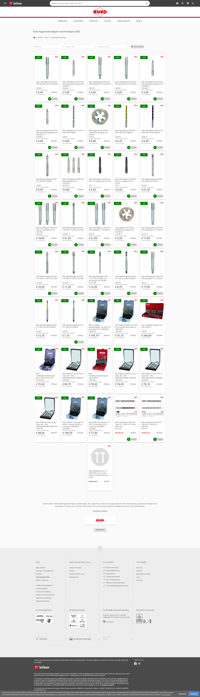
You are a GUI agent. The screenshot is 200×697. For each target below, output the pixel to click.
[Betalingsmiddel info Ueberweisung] (73, 618)
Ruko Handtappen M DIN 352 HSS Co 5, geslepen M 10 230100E (46, 230)
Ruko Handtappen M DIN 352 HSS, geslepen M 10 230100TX (73, 181)
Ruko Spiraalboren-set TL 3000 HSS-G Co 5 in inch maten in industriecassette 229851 (98, 474)
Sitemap (139, 580)
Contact (139, 571)
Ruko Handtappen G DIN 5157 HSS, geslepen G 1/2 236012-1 (152, 278)
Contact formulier (75, 568)
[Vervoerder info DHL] (40, 618)
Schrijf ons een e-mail (76, 574)
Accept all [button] (194, 693)
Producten (93, 21)
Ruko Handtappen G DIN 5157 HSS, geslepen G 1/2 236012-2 (152, 230)
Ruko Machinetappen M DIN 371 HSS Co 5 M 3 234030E (125, 277)
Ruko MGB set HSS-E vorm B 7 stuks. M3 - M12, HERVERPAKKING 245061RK (126, 376)
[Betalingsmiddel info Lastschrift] (82, 622)
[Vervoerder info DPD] (40, 622)
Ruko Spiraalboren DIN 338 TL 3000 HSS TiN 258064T (126, 132)
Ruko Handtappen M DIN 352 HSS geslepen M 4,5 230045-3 (47, 83)
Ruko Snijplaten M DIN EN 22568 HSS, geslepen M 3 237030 (98, 133)
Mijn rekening (40, 568)
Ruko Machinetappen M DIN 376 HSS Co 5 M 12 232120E (73, 277)
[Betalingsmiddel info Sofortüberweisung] (82, 618)
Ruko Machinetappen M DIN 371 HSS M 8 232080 (46, 180)
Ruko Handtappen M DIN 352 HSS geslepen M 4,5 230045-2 (100, 83)
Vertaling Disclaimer (42, 601)
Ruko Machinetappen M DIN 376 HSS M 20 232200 (151, 180)
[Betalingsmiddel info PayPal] (73, 627)
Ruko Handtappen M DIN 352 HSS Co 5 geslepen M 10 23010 (125, 181)
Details (54, 92)
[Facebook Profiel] (135, 664)
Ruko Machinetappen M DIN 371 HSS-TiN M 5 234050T (46, 326)
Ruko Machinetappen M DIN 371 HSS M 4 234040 (72, 326)
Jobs (138, 577)
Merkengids (100, 530)
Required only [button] (182, 693)
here (91, 685)
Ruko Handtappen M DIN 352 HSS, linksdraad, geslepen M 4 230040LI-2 (47, 133)
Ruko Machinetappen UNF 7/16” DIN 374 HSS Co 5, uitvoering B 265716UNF (98, 278)
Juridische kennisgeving (44, 585)
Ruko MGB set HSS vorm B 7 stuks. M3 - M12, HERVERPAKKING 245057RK (46, 424)
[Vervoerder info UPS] (49, 622)
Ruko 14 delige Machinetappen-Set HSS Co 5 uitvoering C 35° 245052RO (100, 327)
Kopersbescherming (143, 574)
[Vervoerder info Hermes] (49, 618)
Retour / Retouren (42, 580)
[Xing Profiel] (139, 664)
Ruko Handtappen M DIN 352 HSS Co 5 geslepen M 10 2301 (100, 180)
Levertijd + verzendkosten (44, 571)
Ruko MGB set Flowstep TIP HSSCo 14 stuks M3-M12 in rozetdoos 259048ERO (73, 424)
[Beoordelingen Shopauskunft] (147, 623)
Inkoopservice (74, 577)
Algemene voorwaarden (44, 598)
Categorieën (78, 21)
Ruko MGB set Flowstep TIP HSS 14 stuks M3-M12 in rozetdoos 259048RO (99, 424)
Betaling (39, 574)
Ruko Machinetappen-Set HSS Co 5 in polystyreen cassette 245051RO (126, 327)
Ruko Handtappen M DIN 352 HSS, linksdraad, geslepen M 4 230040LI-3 (152, 84)
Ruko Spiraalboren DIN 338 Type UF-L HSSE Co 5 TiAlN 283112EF (125, 424)
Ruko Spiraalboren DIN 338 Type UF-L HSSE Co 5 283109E (151, 424)
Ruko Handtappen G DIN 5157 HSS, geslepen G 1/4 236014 (100, 229)
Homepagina (62, 21)
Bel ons (71, 571)
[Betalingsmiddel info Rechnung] (73, 622)
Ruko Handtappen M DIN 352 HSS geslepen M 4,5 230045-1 (126, 83)
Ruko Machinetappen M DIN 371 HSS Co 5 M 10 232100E (46, 277)
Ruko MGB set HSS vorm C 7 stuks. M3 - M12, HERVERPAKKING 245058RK (152, 376)
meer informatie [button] (166, 695)
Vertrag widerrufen (42, 577)
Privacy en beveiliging (43, 592)
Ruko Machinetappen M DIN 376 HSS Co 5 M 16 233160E (73, 229)
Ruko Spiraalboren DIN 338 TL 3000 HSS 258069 (73, 132)
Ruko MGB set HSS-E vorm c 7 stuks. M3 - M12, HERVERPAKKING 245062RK (73, 376)
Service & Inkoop (123, 21)
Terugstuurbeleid (42, 588)
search (146, 3)
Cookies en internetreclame (45, 595)
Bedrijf (139, 21)
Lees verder (110, 622)
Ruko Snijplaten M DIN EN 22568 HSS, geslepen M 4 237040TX (124, 230)
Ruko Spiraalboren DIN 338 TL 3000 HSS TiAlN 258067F (152, 132)
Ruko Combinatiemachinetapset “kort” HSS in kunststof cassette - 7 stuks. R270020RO (45, 378)
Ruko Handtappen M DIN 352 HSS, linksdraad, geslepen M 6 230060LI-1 (73, 84)
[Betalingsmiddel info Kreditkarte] (82, 627)
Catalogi (107, 21)
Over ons (139, 568)
